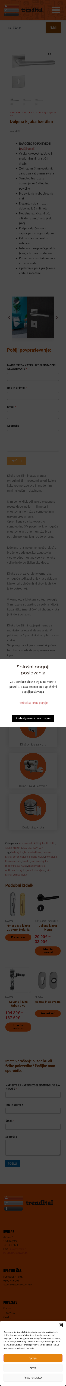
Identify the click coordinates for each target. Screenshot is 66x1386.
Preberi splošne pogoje (33, 703)
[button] (60, 1325)
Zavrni (33, 1367)
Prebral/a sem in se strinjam (33, 718)
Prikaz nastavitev (33, 1377)
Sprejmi (33, 1358)
